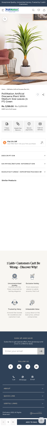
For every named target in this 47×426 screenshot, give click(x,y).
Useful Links (10, 403)
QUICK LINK (9, 396)
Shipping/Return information (18, 164)
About (7, 388)
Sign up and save (23, 338)
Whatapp (22, 380)
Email (32, 379)
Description (8, 156)
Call (13, 380)
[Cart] (44, 10)
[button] (38, 94)
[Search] (33, 10)
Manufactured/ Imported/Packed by (22, 172)
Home (3, 89)
